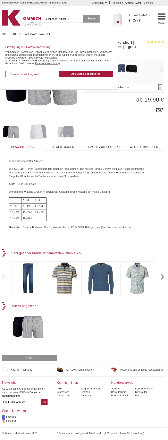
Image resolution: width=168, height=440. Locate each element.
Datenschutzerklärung (47, 63)
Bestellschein (118, 392)
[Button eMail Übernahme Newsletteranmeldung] (44, 402)
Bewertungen (63, 146)
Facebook (11, 416)
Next (161, 69)
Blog (137, 395)
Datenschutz (64, 395)
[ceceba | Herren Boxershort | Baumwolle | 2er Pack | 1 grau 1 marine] (14, 132)
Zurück (29, 358)
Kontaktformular (144, 388)
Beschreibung (22, 146)
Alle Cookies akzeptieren (85, 73)
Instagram (11, 420)
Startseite (9, 34)
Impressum (63, 392)
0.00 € (139, 18)
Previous (3, 276)
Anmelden (98, 2)
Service (115, 388)
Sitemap (85, 392)
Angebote (86, 395)
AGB (59, 388)
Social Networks (14, 411)
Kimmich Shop (67, 382)
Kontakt (116, 3)
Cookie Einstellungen (24, 74)
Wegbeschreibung (91, 388)
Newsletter (10, 382)
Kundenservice (122, 382)
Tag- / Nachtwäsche (37, 34)
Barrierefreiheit (119, 395)
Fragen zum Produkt (103, 146)
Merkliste (148, 3)
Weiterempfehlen (144, 146)
